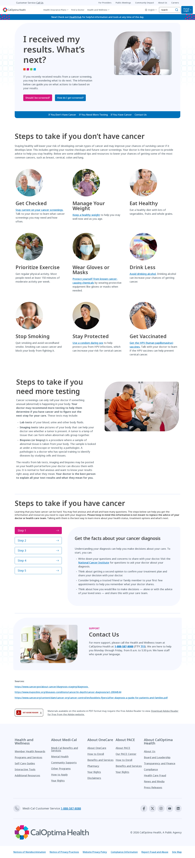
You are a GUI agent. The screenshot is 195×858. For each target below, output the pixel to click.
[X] (152, 808)
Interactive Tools (25, 769)
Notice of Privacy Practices (64, 852)
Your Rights (58, 780)
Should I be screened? (37, 97)
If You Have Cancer (121, 114)
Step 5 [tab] (22, 570)
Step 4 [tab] (22, 560)
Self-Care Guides (25, 763)
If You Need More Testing (93, 114)
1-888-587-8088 (71, 808)
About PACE (123, 748)
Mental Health (60, 756)
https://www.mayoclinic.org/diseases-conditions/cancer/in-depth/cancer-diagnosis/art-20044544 (68, 692)
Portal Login (186, 9)
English (151, 9)
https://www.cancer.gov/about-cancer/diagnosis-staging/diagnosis (52, 686)
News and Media (154, 781)
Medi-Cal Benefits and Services (64, 749)
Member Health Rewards (30, 751)
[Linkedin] (178, 808)
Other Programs (61, 768)
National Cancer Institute (93, 562)
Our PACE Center (126, 754)
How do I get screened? (70, 97)
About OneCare (96, 748)
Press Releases (153, 787)
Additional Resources (27, 775)
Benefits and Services (100, 760)
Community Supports (64, 762)
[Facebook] (143, 808)
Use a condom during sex (88, 343)
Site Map (177, 852)
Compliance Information (124, 852)
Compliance (151, 769)
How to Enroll (95, 754)
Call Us (39, 2)
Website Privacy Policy (95, 852)
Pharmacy (93, 766)
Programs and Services (28, 757)
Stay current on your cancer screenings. (39, 210)
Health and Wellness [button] (97, 9)
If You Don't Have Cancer (62, 114)
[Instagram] (161, 808)
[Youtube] (169, 808)
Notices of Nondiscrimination (29, 852)
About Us (149, 751)
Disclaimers (94, 778)
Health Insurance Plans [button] (54, 9)
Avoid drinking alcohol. (143, 274)
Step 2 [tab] (22, 540)
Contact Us (141, 114)
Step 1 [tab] (22, 530)
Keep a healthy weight (86, 215)
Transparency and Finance (159, 763)
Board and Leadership (157, 757)
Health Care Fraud (155, 775)
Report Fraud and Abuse (154, 852)
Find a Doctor (77, 9)
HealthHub (75, 17)
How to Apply (59, 774)
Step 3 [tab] (22, 550)
